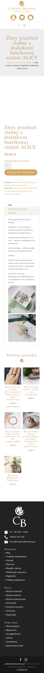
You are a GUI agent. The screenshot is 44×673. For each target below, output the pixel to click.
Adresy (9, 637)
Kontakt (9, 560)
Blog (8, 552)
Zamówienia (11, 641)
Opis (10, 205)
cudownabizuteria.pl (14, 663)
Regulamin (11, 576)
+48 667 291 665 (17, 537)
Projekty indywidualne (16, 556)
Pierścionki (11, 603)
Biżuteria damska (14, 591)
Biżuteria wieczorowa (15, 599)
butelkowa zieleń (20, 188)
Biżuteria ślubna (20, 182)
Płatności (10, 564)
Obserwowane (12, 626)
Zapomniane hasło (14, 645)
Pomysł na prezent (14, 607)
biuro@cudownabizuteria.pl (22, 541)
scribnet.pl (22, 669)
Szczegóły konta (13, 634)
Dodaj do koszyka (21, 172)
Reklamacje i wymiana (16, 572)
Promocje (10, 610)
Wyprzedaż (11, 614)
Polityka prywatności (15, 580)
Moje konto (11, 630)
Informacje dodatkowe (17, 209)
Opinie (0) (12, 213)
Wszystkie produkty (19, 185)
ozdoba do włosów (18, 191)
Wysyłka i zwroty (13, 568)
